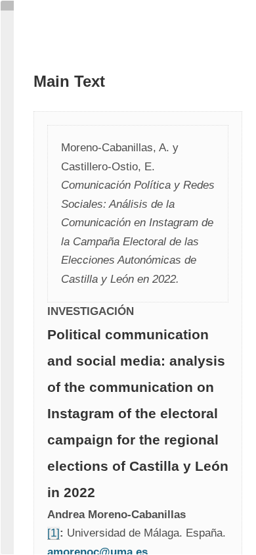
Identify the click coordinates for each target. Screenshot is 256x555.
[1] (53, 533)
